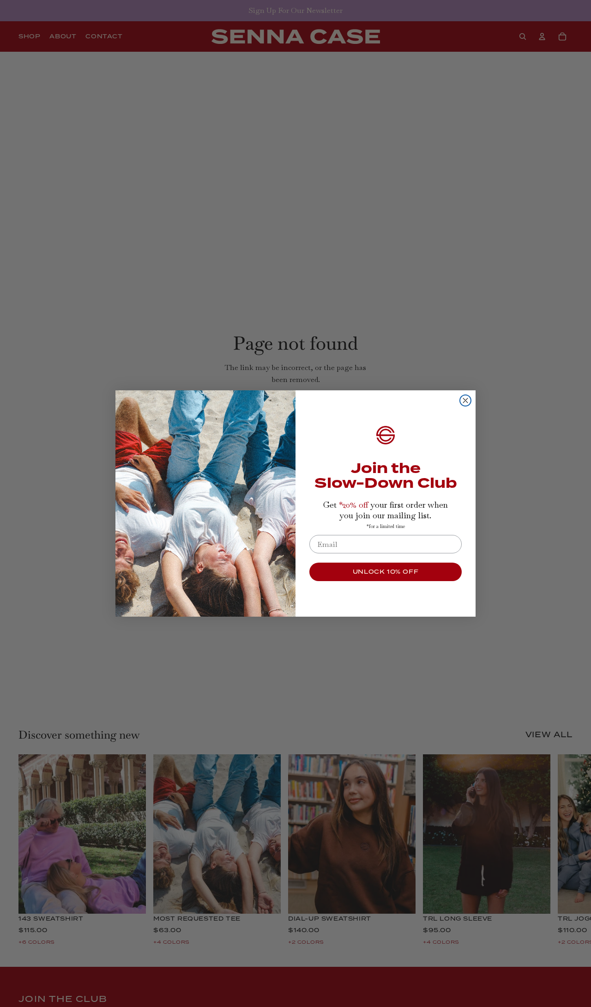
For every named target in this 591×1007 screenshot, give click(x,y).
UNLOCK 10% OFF (385, 572)
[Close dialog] (465, 400)
